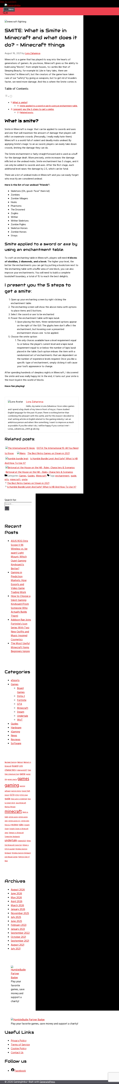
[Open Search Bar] (5, 13)
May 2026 (16, 898)
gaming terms (16, 791)
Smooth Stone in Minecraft (18, 829)
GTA (19, 704)
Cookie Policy (18, 1049)
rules (21, 825)
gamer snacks (12, 779)
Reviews (15, 740)
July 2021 (15, 949)
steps (6, 833)
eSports (15, 680)
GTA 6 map (24, 795)
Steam (20, 712)
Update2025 (22, 841)
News (14, 736)
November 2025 (20, 913)
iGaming (15, 732)
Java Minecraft (21, 803)
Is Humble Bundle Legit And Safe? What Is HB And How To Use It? (41, 487)
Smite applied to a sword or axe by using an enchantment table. (49, 106)
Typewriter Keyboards (12, 836)
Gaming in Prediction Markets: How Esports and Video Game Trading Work (18, 582)
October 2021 (18, 937)
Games (22, 476)
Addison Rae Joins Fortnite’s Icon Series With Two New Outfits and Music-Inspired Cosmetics (21, 630)
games (23, 779)
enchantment (62, 476)
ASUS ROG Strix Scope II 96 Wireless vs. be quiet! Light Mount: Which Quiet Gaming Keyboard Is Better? (19, 555)
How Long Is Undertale (19, 799)
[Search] (7, 508)
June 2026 (16, 894)
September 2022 (20, 933)
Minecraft (41, 476)
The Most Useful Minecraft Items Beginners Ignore (20, 647)
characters (10, 770)
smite (25, 480)
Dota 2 (21, 696)
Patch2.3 (8, 825)
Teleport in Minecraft (16, 833)
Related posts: (26, 112)
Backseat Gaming (11, 762)
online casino (13, 817)
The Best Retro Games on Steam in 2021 (28, 483)
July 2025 (16, 917)
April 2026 (16, 901)
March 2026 (17, 905)
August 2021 (17, 945)
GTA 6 (17, 795)
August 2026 (18, 890)
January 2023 (18, 929)
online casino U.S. (14, 821)
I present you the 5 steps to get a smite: (33, 109)
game (22, 774)
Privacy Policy (18, 1041)
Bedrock (20, 762)
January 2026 (18, 909)
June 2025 (16, 921)
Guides (31, 476)
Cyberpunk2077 (21, 770)
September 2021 (20, 941)
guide (73, 476)
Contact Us (17, 1053)
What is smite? (20, 102)
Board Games (21, 690)
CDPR (21, 766)
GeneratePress (47, 1082)
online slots (25, 821)
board (15, 766)
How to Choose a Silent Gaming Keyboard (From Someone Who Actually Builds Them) (20, 606)
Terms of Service (20, 1045)
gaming (12, 785)
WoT (20, 720)
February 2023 (18, 925)
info (7, 480)
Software (16, 743)
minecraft (15, 480)
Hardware (16, 728)
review (14, 825)
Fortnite (21, 700)
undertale (11, 840)
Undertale (22, 716)
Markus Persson (10, 807)
